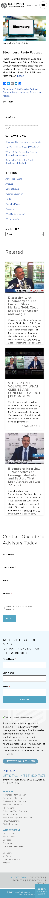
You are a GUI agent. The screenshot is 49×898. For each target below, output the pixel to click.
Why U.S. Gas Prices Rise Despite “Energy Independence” (21, 154)
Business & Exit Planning (14, 801)
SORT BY (12, 229)
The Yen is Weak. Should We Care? (22, 147)
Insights (6, 862)
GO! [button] (8, 127)
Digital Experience (11, 824)
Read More (30, 340)
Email (7, 580)
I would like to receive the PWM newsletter (18, 608)
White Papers (12, 219)
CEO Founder (9, 833)
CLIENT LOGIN (31, 5)
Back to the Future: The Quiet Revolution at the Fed (19, 162)
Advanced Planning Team (15, 794)
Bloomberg (8, 89)
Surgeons (7, 843)
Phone (7, 593)
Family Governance (12, 820)
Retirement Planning (12, 798)
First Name (9, 554)
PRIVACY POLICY (35, 880)
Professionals (9, 836)
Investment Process (12, 804)
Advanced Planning (14, 178)
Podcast (34, 89)
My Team (7, 856)
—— (5, 849)
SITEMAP (41, 883)
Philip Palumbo (21, 89)
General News (11, 92)
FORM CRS (18, 880)
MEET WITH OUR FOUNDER (20, 761)
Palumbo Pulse (12, 203)
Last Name (9, 567)
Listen (20, 75)
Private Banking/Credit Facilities (17, 817)
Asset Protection (11, 814)
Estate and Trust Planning (15, 811)
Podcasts (9, 209)
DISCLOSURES (37, 877)
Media (6, 95)
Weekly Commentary (15, 214)
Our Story (7, 852)
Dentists (7, 839)
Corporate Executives (13, 846)
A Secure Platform (11, 859)
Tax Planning (8, 807)
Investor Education (30, 92)
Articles (9, 183)
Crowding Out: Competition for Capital (23, 142)
